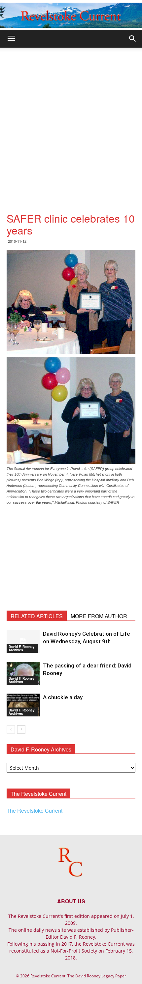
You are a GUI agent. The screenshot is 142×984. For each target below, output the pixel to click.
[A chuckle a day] (23, 705)
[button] (133, 39)
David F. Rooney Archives (22, 648)
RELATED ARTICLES (37, 616)
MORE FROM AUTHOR (99, 616)
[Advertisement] (71, 122)
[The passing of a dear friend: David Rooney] (23, 673)
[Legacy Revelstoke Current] (71, 15)
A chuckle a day (63, 697)
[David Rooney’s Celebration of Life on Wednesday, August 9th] (23, 641)
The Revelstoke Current (34, 810)
